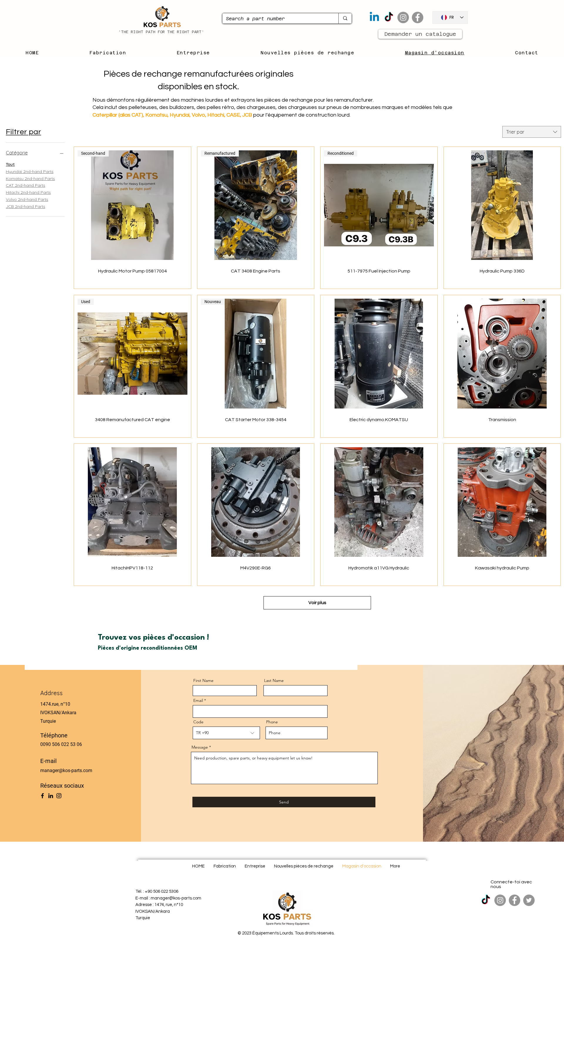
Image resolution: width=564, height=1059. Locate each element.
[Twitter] (529, 900)
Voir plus (317, 602)
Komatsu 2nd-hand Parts (30, 178)
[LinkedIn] (50, 795)
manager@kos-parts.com (66, 770)
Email (198, 700)
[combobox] (531, 132)
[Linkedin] (374, 17)
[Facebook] (417, 17)
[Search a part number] (345, 18)
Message (200, 747)
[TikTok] (389, 17)
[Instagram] (403, 17)
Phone (272, 722)
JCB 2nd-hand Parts (25, 206)
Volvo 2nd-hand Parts (27, 199)
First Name (203, 680)
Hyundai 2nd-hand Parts (29, 171)
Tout (10, 164)
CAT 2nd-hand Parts (25, 185)
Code (198, 722)
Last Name (274, 680)
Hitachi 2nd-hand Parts (28, 192)
